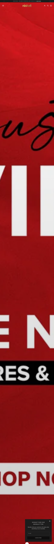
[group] (27, 273)
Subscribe (38, 538)
